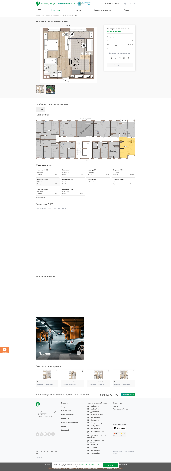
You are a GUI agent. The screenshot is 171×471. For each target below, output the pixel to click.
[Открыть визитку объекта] (111, 58)
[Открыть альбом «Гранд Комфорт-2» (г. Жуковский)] (124, 58)
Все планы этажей (41, 197)
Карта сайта (65, 430)
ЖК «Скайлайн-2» (93, 409)
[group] (68, 55)
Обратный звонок (128, 394)
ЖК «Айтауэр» (92, 447)
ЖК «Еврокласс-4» (93, 417)
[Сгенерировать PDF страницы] (115, 58)
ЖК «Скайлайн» (93, 406)
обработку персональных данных (91, 464)
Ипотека (78, 10)
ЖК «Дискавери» (93, 412)
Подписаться (5, 352)
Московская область (120, 409)
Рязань (115, 406)
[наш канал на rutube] (45, 434)
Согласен (110, 465)
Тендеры (64, 407)
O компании (66, 411)
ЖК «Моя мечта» (93, 420)
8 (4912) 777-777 (111, 4)
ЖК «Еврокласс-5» (93, 428)
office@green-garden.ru (44, 416)
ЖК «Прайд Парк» (93, 426)
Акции (126, 10)
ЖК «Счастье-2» (93, 445)
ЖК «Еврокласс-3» (93, 450)
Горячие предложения (102, 10)
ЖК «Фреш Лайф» (93, 453)
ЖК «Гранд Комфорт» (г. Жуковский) (96, 441)
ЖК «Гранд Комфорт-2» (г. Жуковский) (96, 436)
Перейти (39, 174)
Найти (56, 174)
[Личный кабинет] (134, 4)
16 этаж (40, 109)
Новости (64, 403)
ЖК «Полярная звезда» (95, 423)
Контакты (65, 418)
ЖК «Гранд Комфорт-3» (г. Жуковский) (96, 432)
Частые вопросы (67, 415)
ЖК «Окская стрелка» (95, 414)
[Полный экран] (132, 120)
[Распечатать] (120, 58)
